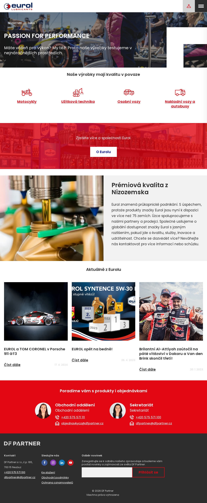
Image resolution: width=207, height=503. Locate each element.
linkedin (62, 463)
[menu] (201, 6)
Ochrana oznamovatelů (57, 482)
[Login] (189, 6)
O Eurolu (103, 151)
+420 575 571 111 (73, 417)
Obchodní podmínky (55, 477)
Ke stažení (48, 472)
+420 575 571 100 (148, 417)
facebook (44, 463)
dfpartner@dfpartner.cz (154, 423)
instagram (53, 463)
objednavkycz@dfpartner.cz (82, 423)
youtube (71, 463)
